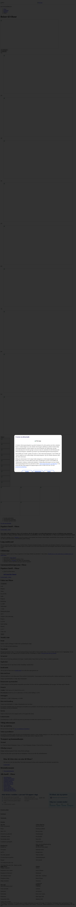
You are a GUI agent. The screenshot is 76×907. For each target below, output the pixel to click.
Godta (27, 471)
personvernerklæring (20, 467)
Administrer (38, 471)
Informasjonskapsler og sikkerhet (48, 463)
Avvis (49, 471)
